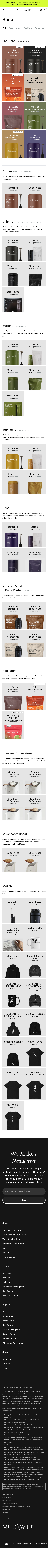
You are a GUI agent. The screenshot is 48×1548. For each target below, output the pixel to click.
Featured (15, 28)
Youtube (6, 1364)
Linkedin (6, 1368)
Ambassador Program (13, 1286)
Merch (5, 1248)
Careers (6, 1312)
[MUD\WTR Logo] (24, 10)
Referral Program (11, 1329)
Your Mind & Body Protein (14, 1235)
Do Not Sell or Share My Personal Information (16, 1506)
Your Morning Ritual (11, 1230)
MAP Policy (5, 1515)
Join (24, 1200)
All (4, 28)
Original (40, 28)
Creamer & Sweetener (13, 1243)
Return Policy (8, 1334)
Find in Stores (8, 1257)
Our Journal (8, 1291)
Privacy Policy (6, 1497)
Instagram (7, 1359)
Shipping (5, 1512)
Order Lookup (9, 1321)
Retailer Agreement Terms (10, 1518)
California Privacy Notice (9, 1503)
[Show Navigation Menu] (9, 10)
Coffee (28, 28)
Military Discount (10, 1295)
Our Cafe (6, 1273)
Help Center (8, 1325)
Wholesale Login (10, 1338)
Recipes (6, 1278)
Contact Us (7, 1316)
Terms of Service (7, 1494)
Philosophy (7, 1282)
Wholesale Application (12, 1343)
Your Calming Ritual (11, 1239)
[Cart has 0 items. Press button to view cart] (45, 10)
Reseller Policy (7, 1500)
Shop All (6, 1252)
